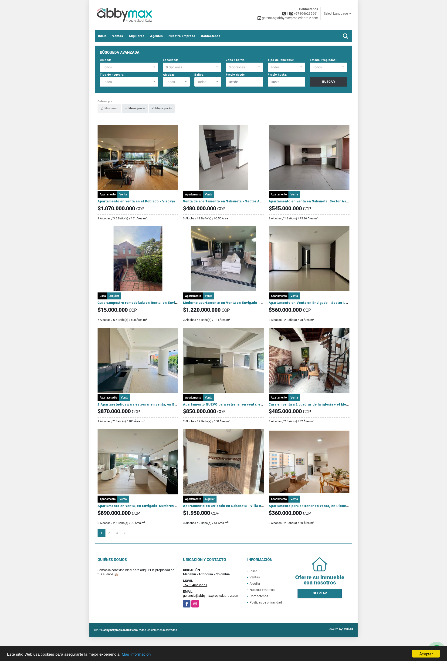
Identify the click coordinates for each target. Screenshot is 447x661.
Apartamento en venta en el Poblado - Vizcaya (136, 201)
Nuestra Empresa (182, 36)
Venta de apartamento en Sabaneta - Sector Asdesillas (229, 201)
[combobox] (129, 67)
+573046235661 (306, 13)
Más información (136, 654)
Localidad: (170, 60)
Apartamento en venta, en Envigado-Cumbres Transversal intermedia (156, 506)
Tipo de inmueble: (281, 60)
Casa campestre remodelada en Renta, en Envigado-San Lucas (150, 303)
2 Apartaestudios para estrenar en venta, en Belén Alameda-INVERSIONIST (161, 404)
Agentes (156, 36)
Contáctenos (210, 36)
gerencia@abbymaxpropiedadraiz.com (211, 595)
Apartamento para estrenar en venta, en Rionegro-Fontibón (319, 506)
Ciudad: (105, 60)
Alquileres (137, 36)
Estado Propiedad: (323, 60)
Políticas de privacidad (266, 602)
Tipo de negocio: (112, 74)
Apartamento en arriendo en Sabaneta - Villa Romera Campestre (237, 506)
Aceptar (426, 654)
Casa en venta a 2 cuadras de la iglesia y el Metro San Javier (319, 404)
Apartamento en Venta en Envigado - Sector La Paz (311, 303)
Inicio (102, 36)
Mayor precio (163, 108)
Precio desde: (236, 74)
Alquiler (255, 583)
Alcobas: (169, 74)
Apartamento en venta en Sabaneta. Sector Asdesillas (314, 201)
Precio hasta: (277, 74)
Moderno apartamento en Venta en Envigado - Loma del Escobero (238, 303)
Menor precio (136, 108)
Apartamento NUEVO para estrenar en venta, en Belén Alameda (236, 404)
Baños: (199, 74)
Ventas (117, 36)
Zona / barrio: (236, 60)
